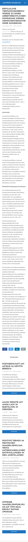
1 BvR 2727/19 (6, 42)
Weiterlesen (14, 393)
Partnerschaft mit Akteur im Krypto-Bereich (13, 366)
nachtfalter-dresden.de (12, 3)
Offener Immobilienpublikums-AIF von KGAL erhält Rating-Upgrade (13, 507)
